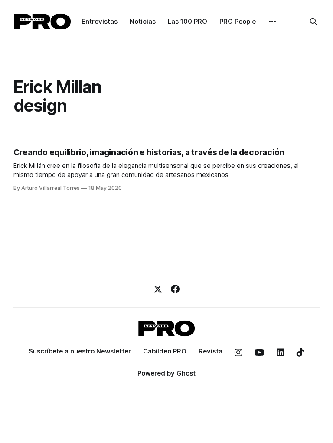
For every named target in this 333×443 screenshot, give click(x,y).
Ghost (186, 373)
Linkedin (280, 353)
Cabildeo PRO (164, 351)
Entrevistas (100, 21)
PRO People (237, 21)
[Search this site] (313, 22)
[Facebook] (175, 289)
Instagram (238, 353)
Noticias (143, 21)
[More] (272, 22)
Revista (210, 351)
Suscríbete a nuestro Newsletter (80, 351)
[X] (157, 289)
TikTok (300, 353)
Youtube (259, 353)
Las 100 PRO (187, 21)
